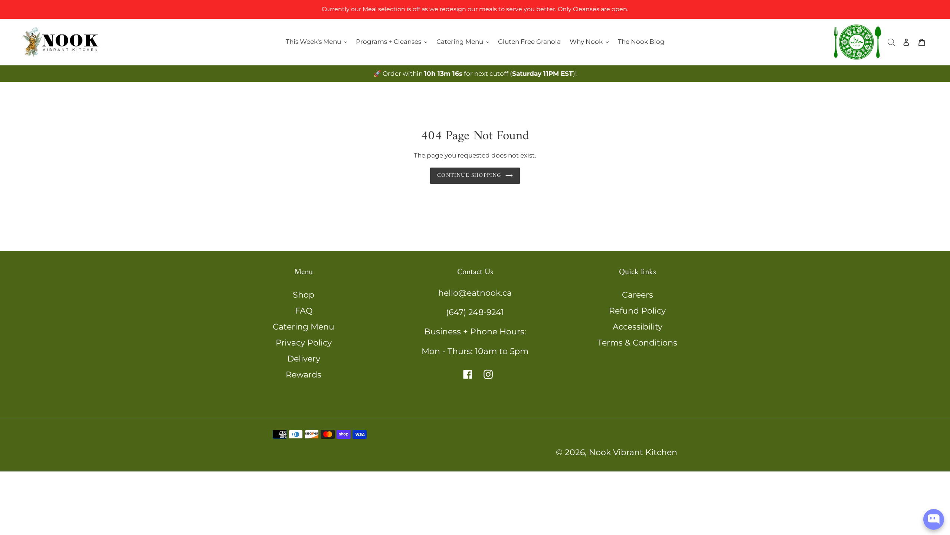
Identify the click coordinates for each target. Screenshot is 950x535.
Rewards (303, 375)
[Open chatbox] (933, 519)
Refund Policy (637, 311)
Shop (303, 295)
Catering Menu (303, 327)
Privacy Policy (304, 343)
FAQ (303, 311)
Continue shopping (469, 176)
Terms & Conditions (637, 343)
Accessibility (637, 327)
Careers (637, 295)
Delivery (303, 359)
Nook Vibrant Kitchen (633, 452)
